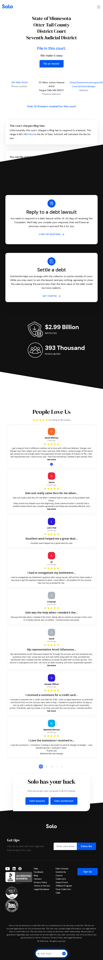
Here (31, 134)
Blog (36, 875)
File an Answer (51, 63)
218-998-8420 (19, 82)
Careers (38, 878)
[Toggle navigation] (99, 7)
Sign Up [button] (87, 871)
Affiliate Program (64, 885)
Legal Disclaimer (41, 889)
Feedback (38, 872)
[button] (64, 953)
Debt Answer (62, 868)
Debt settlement (63, 801)
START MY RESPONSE (50, 234)
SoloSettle (61, 872)
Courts (59, 875)
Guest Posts (62, 882)
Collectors (61, 878)
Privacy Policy (40, 882)
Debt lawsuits (37, 801)
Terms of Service (42, 885)
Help (36, 868)
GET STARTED (50, 296)
